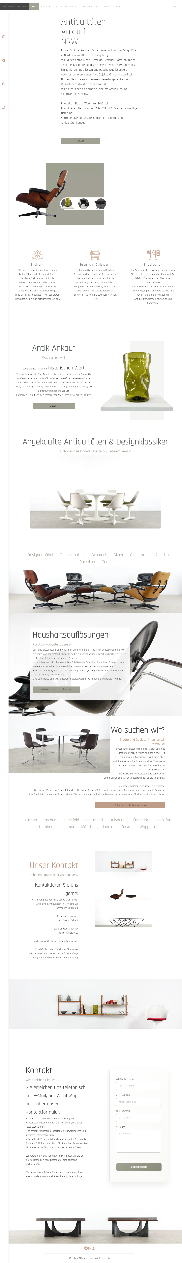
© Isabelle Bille (76, 1258)
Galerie (106, 6)
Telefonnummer (123, 1111)
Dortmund (39, 790)
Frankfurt (164, 820)
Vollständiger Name (125, 1079)
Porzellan (87, 562)
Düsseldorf (140, 820)
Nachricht (120, 1127)
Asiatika (162, 555)
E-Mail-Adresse (123, 1095)
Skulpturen (139, 555)
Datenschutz (104, 1258)
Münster (126, 827)
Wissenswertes (91, 6)
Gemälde (109, 562)
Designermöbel (40, 555)
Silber (118, 555)
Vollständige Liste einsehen (56, 689)
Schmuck (99, 555)
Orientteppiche (72, 555)
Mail (175, 6)
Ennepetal (62, 790)
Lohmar (67, 827)
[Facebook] (4, 52)
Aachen (72, 790)
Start (34, 6)
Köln (98, 790)
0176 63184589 (103, 108)
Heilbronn (82, 790)
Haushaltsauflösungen (66, 6)
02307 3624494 (70, 928)
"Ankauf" (118, 678)
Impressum (91, 1258)
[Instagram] (4, 29)
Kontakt (119, 6)
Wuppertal (51, 790)
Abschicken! (139, 1167)
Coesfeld (71, 820)
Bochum (50, 820)
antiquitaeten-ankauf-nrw (14, 6)
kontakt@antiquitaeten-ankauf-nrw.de (58, 941)
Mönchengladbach (96, 827)
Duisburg (117, 820)
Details (81, 141)
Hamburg (47, 827)
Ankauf (45, 6)
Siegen (91, 790)
